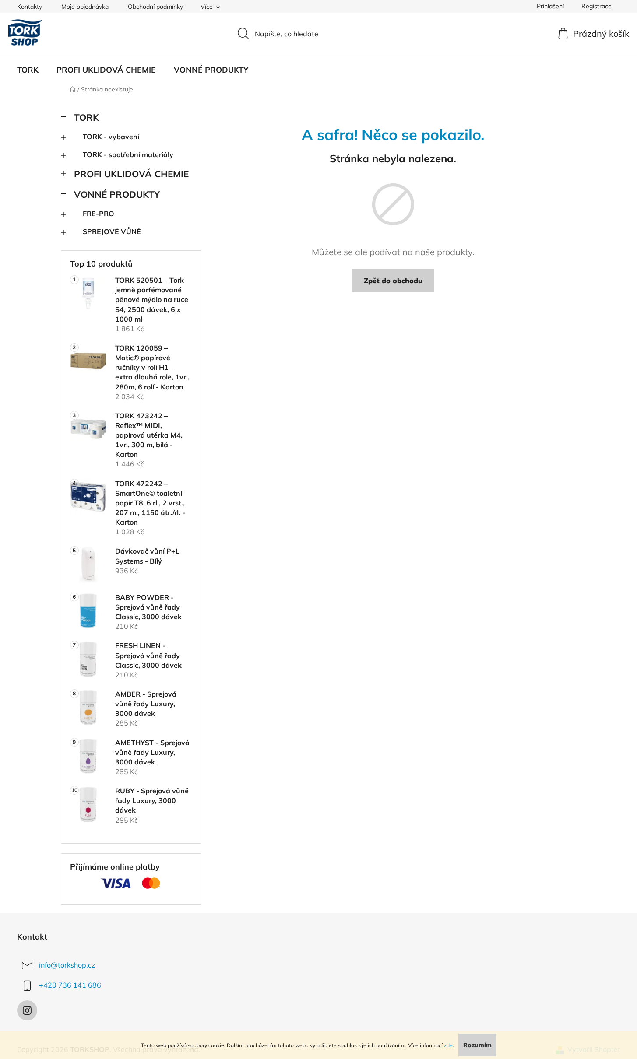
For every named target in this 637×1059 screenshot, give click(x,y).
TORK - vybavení (111, 136)
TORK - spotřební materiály (128, 154)
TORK (86, 117)
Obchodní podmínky (155, 7)
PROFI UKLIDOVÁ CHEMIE (131, 173)
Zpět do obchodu (393, 280)
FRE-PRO (98, 213)
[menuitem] (27, 70)
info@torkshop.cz (67, 965)
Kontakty (29, 7)
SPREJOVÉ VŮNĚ (112, 231)
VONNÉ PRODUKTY (117, 194)
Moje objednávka (85, 7)
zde (448, 1045)
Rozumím (477, 1045)
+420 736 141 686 (70, 985)
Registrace (596, 6)
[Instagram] (27, 1010)
